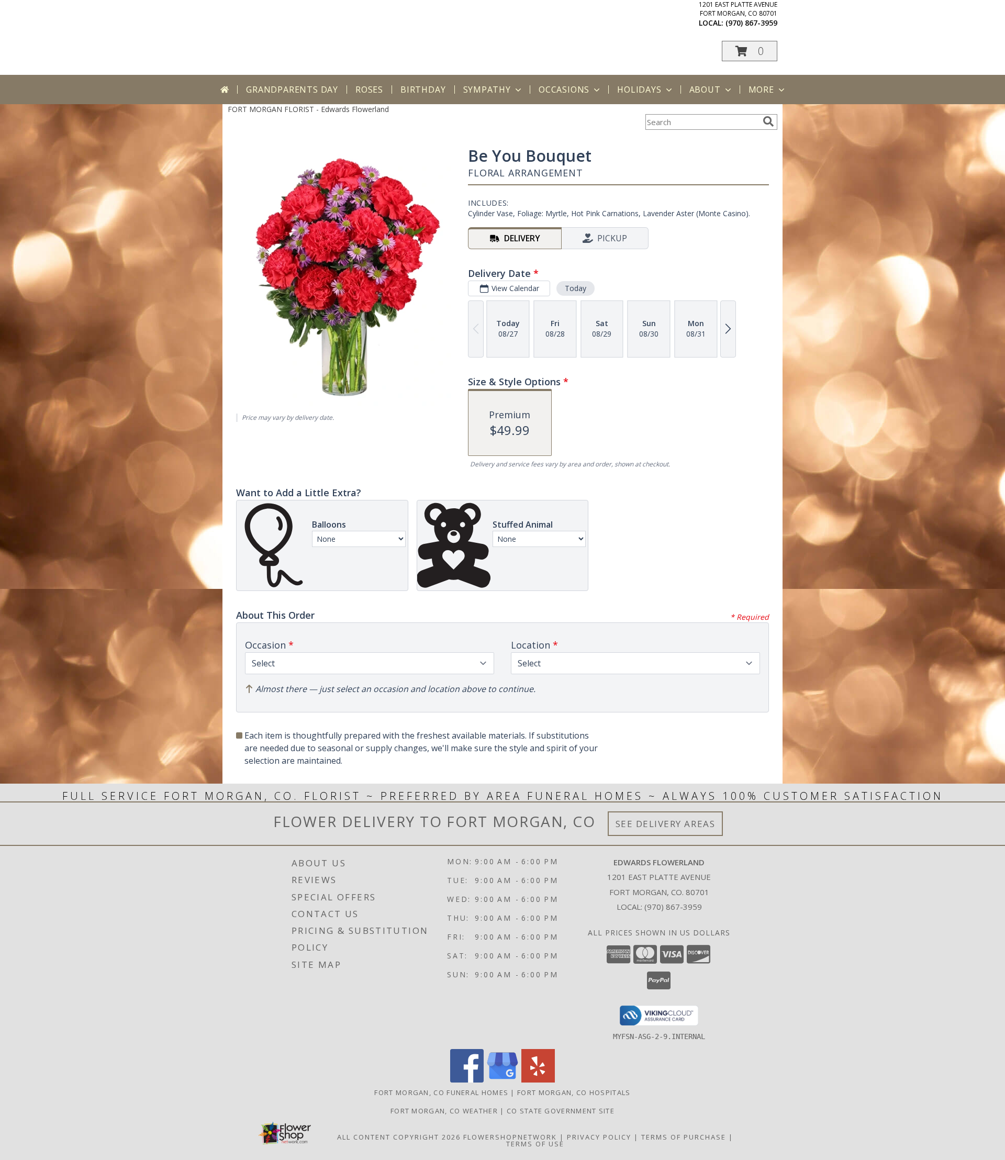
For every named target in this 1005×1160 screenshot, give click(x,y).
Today (575, 288)
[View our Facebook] (467, 1080)
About (705, 89)
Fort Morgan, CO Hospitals (574, 1092)
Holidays (639, 89)
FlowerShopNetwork (510, 1137)
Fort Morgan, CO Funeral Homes (441, 1092)
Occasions (564, 89)
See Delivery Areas (666, 824)
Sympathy (487, 89)
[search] (768, 121)
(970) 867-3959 (751, 23)
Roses (369, 89)
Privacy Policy (599, 1137)
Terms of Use (535, 1143)
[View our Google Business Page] (502, 1080)
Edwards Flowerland (342, 27)
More (761, 89)
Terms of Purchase (683, 1137)
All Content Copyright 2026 (399, 1137)
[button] (749, 51)
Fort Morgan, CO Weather (444, 1111)
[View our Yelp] (538, 1080)
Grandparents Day (292, 89)
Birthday (422, 89)
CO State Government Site (561, 1111)
